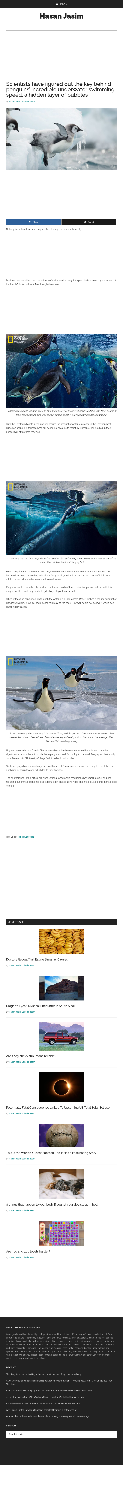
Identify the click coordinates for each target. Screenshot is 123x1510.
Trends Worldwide (25, 837)
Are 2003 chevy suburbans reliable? (31, 1056)
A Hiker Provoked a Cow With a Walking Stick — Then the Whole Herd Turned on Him (45, 1397)
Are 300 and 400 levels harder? (28, 1251)
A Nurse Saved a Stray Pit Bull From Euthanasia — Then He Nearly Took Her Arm (43, 1403)
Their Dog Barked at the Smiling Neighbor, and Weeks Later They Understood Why (43, 1374)
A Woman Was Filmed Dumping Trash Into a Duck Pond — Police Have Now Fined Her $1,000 (49, 1390)
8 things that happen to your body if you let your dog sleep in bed (52, 1204)
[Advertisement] (61, 59)
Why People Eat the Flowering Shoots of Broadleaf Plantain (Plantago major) (41, 1410)
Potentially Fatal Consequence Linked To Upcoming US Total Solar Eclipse (58, 1107)
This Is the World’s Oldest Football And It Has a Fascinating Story (51, 1153)
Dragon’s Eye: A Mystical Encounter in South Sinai (40, 1006)
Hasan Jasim (62, 16)
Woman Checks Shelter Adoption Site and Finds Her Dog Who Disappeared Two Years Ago (47, 1416)
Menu (63, 3)
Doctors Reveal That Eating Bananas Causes (37, 959)
